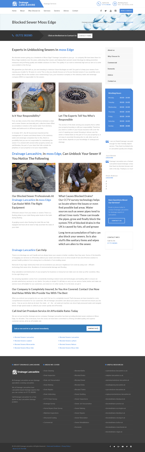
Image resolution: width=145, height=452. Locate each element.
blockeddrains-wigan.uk (114, 432)
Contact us (112, 81)
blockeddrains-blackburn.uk (115, 413)
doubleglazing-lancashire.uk (115, 385)
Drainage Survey (49, 404)
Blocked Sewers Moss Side (24, 348)
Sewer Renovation (81, 418)
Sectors (57, 11)
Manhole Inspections (51, 413)
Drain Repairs (48, 390)
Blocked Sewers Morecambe (25, 344)
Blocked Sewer (80, 380)
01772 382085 (106, 4)
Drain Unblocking (49, 394)
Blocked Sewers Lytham (68, 341)
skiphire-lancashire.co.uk (114, 375)
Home (14, 11)
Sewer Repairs (80, 413)
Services (47, 11)
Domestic (111, 69)
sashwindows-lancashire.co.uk (116, 371)
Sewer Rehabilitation (82, 422)
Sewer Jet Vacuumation (83, 404)
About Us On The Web (19, 448)
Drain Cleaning (49, 371)
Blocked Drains (80, 375)
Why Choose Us (34, 11)
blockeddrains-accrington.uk (116, 408)
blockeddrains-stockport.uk (115, 418)
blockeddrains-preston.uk (115, 404)
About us (111, 50)
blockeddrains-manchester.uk (116, 427)
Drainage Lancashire (28, 372)
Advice (66, 11)
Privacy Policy (66, 446)
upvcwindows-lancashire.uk (115, 390)
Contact (75, 11)
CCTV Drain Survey (50, 399)
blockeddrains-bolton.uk (114, 422)
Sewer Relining (80, 408)
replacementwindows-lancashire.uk (118, 394)
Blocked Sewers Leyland (23, 341)
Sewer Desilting (80, 394)
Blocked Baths (80, 371)
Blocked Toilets (80, 390)
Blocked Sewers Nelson (68, 344)
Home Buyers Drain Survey (53, 408)
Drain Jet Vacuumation (52, 380)
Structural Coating (50, 418)
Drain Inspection (49, 375)
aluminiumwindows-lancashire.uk (117, 380)
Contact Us (92, 328)
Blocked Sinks (80, 385)
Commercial (112, 63)
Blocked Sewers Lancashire (24, 337)
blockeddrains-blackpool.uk (115, 399)
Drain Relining (48, 385)
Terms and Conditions (53, 446)
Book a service (126, 10)
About (22, 11)
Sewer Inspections (81, 399)
